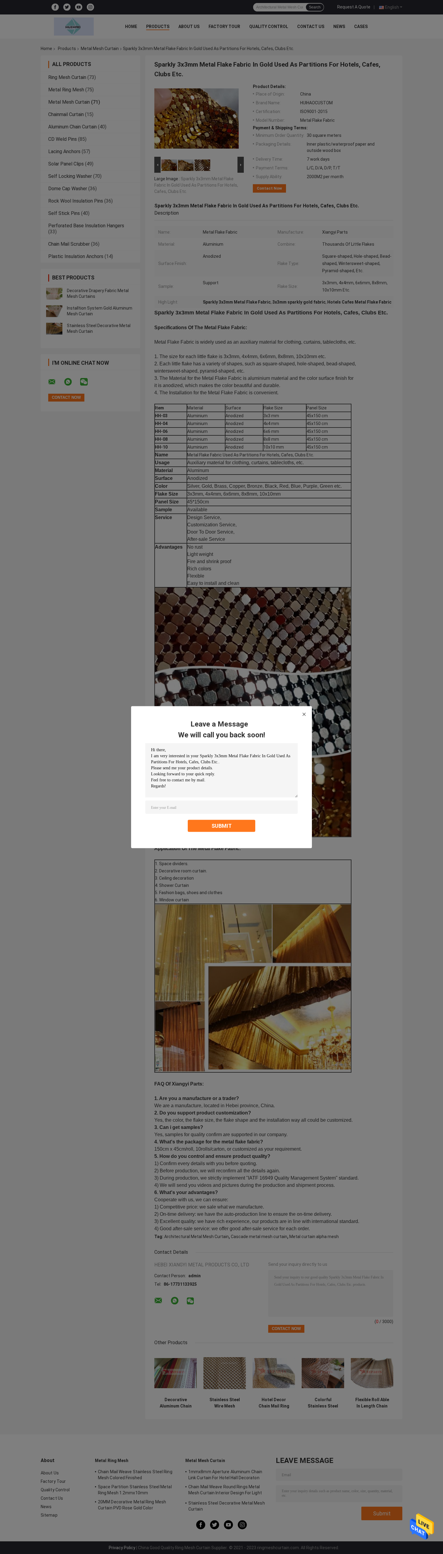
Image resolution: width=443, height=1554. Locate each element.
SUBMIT (222, 825)
